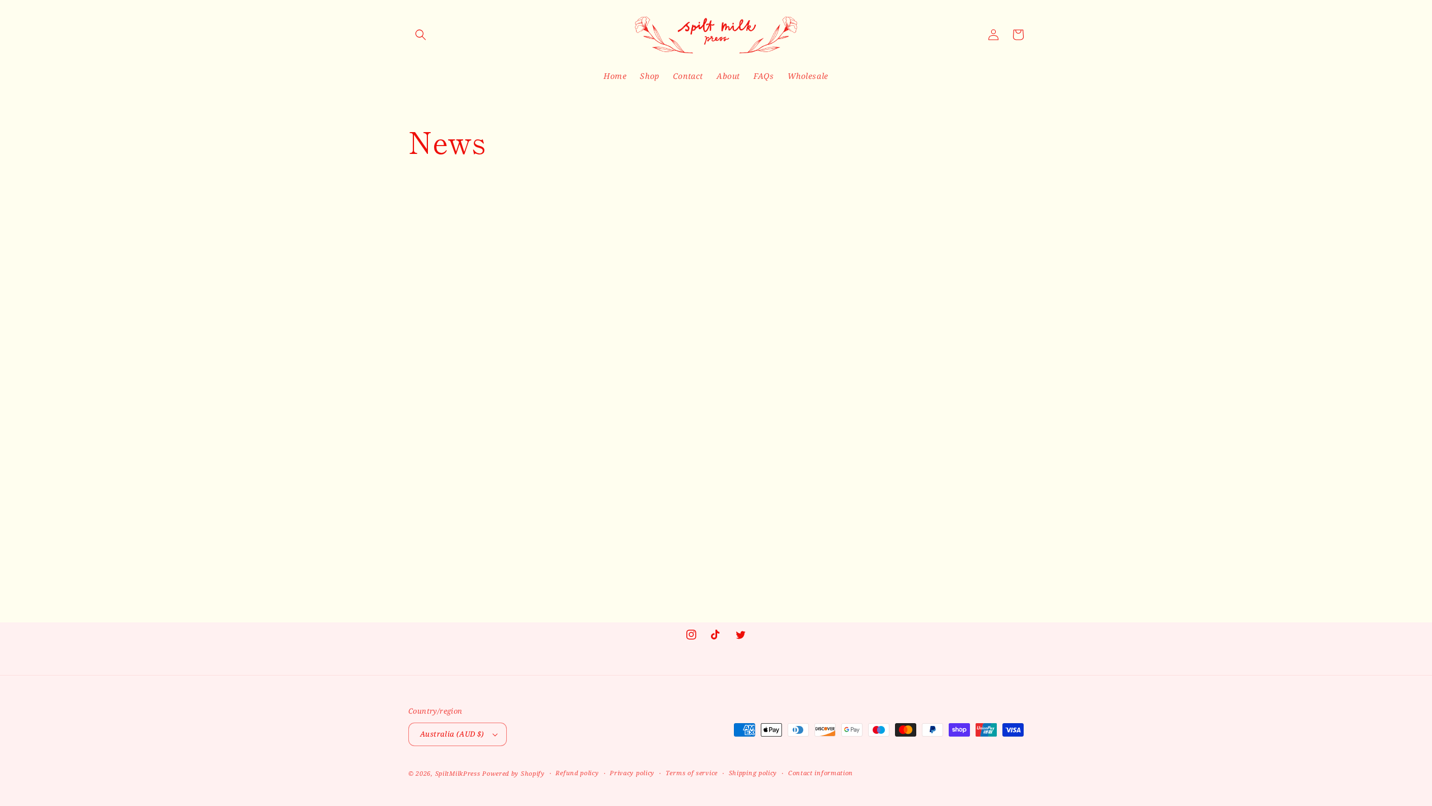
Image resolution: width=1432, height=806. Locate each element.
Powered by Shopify (513, 773)
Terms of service (692, 772)
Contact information (820, 772)
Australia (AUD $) (452, 734)
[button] (420, 34)
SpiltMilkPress (458, 773)
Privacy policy (632, 772)
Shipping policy (753, 772)
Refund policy (577, 772)
